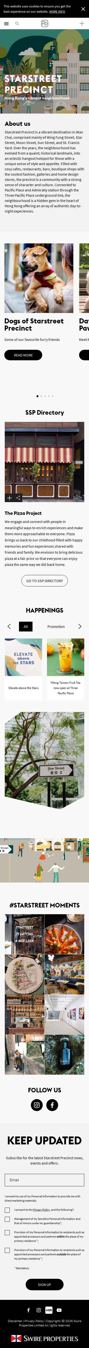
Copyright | (53, 1321)
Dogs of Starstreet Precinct (38, 278)
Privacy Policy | (34, 1321)
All (26, 626)
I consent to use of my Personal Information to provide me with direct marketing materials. (42, 1198)
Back (84, 1295)
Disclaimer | (16, 1321)
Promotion (56, 626)
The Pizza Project (23, 513)
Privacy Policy (41, 1209)
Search (17, 23)
